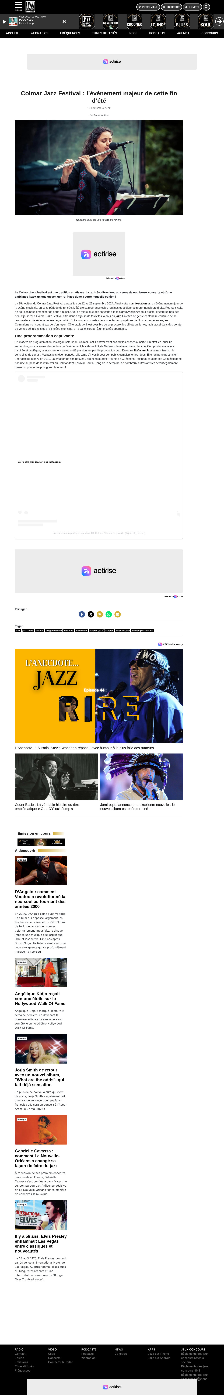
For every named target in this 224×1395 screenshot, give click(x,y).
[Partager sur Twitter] (90, 616)
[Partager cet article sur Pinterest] (99, 616)
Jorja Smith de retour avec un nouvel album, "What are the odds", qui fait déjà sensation (39, 1077)
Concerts (54, 1358)
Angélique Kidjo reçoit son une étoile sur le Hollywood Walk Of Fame (40, 998)
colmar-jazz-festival (142, 630)
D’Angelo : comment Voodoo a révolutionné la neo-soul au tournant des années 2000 (40, 899)
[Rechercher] (206, 7)
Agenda (183, 33)
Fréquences (70, 33)
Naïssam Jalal (143, 350)
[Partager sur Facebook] (81, 616)
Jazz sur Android (159, 1358)
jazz (118, 316)
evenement (81, 630)
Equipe (19, 1358)
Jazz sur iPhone (158, 1353)
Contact (20, 1353)
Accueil (12, 33)
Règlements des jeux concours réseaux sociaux (194, 1358)
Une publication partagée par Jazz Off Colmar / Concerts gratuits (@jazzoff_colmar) (98, 533)
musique (68, 630)
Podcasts (157, 33)
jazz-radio (27, 630)
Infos (133, 33)
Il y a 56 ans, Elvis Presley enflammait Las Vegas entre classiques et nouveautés (41, 1243)
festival (39, 630)
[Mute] (63, 21)
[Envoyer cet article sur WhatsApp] (108, 616)
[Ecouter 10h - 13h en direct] (41, 842)
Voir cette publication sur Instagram (39, 461)
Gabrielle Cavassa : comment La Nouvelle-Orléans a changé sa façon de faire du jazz (37, 1158)
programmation (54, 630)
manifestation (138, 303)
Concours (209, 33)
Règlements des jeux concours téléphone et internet (194, 1379)
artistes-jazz (96, 630)
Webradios (39, 33)
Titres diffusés (104, 33)
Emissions (21, 1362)
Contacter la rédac (60, 1362)
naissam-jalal (123, 630)
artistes (109, 630)
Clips (51, 1353)
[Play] (5, 22)
